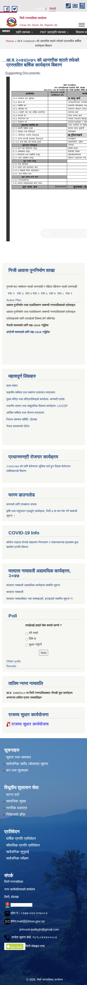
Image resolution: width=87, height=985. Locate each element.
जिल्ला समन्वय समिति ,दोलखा (22, 419)
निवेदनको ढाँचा (15, 814)
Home (10, 41)
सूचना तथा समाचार (18, 757)
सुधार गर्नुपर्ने (35, 644)
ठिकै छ (32, 638)
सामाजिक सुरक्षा (16, 801)
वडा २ (11, 293)
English (40, 8)
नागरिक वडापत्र (16, 808)
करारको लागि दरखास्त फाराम (21, 504)
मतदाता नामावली (14, 592)
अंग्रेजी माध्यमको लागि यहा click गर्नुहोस (28, 332)
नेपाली (52, 8)
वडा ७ (52, 293)
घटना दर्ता (12, 795)
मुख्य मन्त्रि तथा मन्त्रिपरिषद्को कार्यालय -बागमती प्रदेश (36, 399)
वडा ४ (29, 293)
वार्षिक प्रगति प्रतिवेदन (21, 839)
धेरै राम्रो (33, 632)
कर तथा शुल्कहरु (17, 770)
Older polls (13, 661)
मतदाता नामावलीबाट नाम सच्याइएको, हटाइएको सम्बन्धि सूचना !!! (39, 598)
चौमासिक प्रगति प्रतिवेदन (23, 845)
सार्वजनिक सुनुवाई (17, 852)
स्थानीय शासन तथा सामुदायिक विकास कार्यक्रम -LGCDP (37, 406)
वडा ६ (44, 293)
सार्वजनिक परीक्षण (17, 858)
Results (11, 666)
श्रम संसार (12, 385)
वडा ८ (60, 293)
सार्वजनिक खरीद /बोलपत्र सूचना (27, 764)
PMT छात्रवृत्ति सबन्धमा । (48, 32)
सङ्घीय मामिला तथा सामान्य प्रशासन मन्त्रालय (30, 392)
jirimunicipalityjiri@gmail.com (39, 929)
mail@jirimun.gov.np (31, 921)
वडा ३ (20, 293)
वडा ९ (69, 293)
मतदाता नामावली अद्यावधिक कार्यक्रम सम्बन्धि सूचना (33, 585)
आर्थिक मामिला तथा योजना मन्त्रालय (25, 412)
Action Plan (14, 300)
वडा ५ (36, 293)
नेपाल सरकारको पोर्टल (17, 426)
